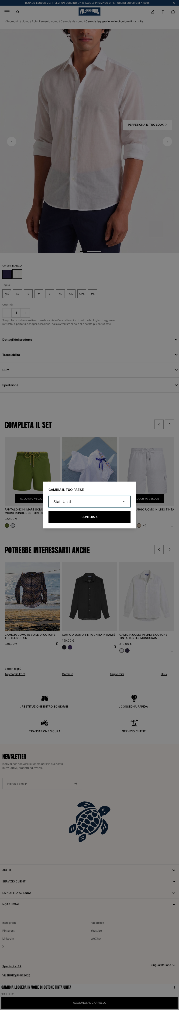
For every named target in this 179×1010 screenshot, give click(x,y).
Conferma (89, 517)
